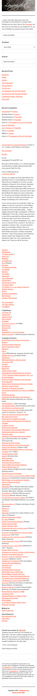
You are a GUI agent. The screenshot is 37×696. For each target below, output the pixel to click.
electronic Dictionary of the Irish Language (15, 445)
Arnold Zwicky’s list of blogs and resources (15, 340)
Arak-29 (4, 456)
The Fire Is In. (6, 88)
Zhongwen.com (7, 565)
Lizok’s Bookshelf (7, 278)
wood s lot (5, 256)
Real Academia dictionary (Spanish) (13, 432)
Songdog (5, 250)
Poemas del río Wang (9, 283)
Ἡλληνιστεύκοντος (8, 323)
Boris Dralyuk (6, 296)
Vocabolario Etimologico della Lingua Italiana (16, 436)
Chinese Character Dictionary (11, 563)
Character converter (8, 605)
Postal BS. (18, 117)
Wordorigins (6, 358)
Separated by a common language (13, 332)
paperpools (5, 276)
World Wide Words (8, 460)
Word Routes (6, 326)
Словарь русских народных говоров (14, 537)
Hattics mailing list (7, 610)
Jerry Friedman (7, 128)
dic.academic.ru (7, 493)
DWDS (4, 399)
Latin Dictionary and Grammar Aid (13, 408)
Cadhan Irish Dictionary (9, 447)
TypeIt (4, 353)
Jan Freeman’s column (14, 602)
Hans (3, 125)
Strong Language (7, 334)
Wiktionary (5, 349)
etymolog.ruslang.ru (8, 504)
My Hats (4, 154)
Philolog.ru (5, 511)
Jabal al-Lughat (7, 317)
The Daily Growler (8, 254)
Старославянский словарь (11, 541)
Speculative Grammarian (10, 598)
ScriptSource (6, 366)
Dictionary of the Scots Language (12, 388)
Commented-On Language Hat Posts (14, 145)
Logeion (5, 469)
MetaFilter (5, 259)
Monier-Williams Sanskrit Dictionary (13, 574)
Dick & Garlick (6, 319)
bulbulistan (5, 321)
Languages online (7, 594)
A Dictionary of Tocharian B (11, 561)
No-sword (5, 265)
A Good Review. (7, 86)
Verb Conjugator (7, 458)
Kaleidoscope (6, 252)
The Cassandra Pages (9, 267)
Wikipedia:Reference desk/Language (14, 360)
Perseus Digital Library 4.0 (10, 467)
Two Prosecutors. (7, 83)
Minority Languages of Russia (11, 517)
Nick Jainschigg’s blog (9, 616)
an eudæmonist (7, 261)
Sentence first (6, 328)
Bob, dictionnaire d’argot (10, 417)
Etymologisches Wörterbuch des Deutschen (16, 397)
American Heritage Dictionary (11, 344)
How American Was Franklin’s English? (14, 94)
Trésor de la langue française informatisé (15, 414)
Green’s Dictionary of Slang (11, 347)
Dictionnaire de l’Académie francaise (13, 419)
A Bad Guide (6, 280)
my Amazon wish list (8, 174)
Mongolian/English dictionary (11, 570)
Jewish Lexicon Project (9, 371)
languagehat (6, 111)
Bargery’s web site (8, 587)
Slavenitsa (5, 513)
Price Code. (5, 99)
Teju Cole (22, 630)
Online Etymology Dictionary (11, 463)
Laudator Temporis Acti (9, 298)
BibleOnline (5, 369)
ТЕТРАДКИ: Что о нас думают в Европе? (15, 287)
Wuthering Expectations (9, 293)
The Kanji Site (6, 567)
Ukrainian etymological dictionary (12, 554)
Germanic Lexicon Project (10, 386)
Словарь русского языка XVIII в (12, 546)
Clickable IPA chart (8, 355)
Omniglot (5, 364)
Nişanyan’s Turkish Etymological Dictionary (16, 576)
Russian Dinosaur (7, 289)
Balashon (5, 330)
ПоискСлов (5, 495)
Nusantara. (5, 75)
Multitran (5, 342)
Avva (3, 263)
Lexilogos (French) (8, 425)
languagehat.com (4, 6)
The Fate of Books (8, 304)
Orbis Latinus (6, 484)
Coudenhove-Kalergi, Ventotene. (12, 96)
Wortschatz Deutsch (8, 395)
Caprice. (4, 80)
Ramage (4, 621)
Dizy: (3, 438)
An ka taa (5, 583)
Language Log (6, 312)
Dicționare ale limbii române (11, 443)
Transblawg (5, 269)
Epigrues (5, 272)
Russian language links (9, 524)
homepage (28, 24)
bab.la (4, 351)
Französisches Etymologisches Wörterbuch (16, 430)
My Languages (7, 151)
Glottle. (4, 77)
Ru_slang (5, 519)
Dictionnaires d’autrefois (9, 428)
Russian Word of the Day (10, 550)
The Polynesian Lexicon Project (12, 581)
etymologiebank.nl (8, 403)
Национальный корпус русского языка (14, 528)
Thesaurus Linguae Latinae (11, 410)
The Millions (6, 307)
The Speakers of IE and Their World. (14, 91)
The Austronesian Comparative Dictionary (15, 578)
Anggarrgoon (6, 315)
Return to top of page (18, 692)
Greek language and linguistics (12, 473)
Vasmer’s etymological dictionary (12, 522)
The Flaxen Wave (7, 285)
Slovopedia (5, 487)
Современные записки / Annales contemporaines (18, 552)
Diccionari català (7, 434)
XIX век (4, 291)
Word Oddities (6, 600)
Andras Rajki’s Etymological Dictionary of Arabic (17, 384)
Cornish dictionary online (10, 454)
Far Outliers (6, 274)
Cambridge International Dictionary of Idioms (16, 373)
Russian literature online (10, 526)
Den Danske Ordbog (8, 406)
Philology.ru (5, 508)
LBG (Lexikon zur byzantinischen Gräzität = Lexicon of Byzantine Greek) (16, 481)
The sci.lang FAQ (7, 362)
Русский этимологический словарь (13, 497)
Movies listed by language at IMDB (13, 591)
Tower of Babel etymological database (14, 465)
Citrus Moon (6, 618)
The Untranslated (7, 302)
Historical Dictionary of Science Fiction (14, 596)
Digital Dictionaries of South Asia (12, 572)
